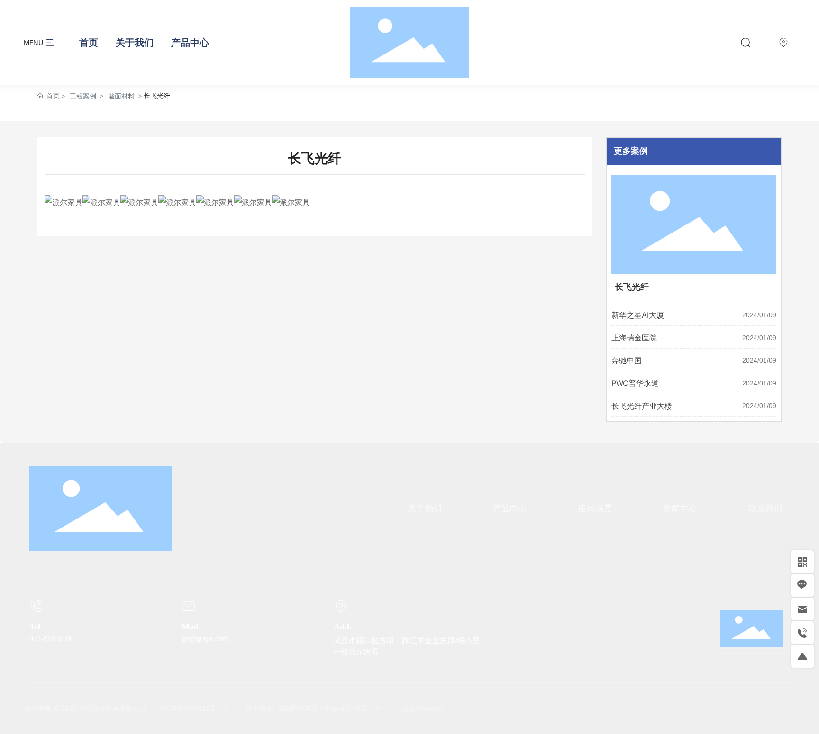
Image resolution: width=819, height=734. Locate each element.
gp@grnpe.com (206, 639)
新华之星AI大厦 (637, 315)
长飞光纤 (632, 287)
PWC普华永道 (635, 383)
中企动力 (337, 708)
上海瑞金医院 (634, 337)
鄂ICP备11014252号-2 (194, 708)
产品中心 (190, 42)
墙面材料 (121, 96)
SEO (284, 708)
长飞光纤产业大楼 (641, 406)
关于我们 (135, 42)
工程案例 (83, 96)
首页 (88, 42)
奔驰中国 (626, 360)
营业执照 (259, 708)
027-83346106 (51, 639)
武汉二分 (368, 708)
